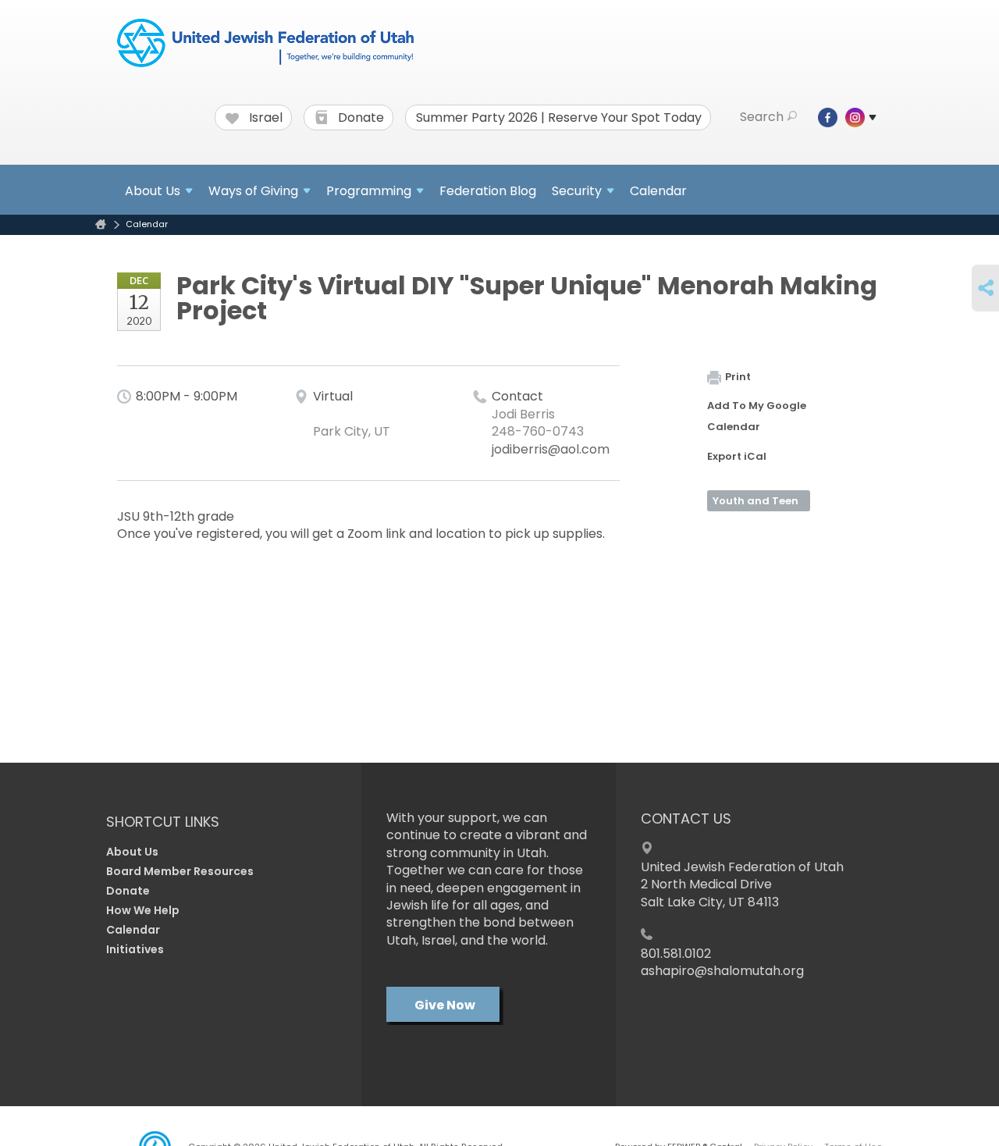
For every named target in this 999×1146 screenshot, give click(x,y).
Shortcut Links (162, 821)
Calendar (658, 191)
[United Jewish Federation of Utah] (265, 44)
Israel (264, 118)
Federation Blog (487, 191)
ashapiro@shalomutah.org (722, 971)
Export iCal (736, 456)
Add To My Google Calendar (756, 416)
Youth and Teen (755, 500)
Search (762, 117)
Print (738, 376)
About (152, 191)
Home (100, 224)
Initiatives (135, 949)
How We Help (143, 910)
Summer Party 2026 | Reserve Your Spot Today (559, 118)
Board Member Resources (180, 871)
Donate (359, 118)
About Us (132, 852)
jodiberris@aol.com (551, 449)
